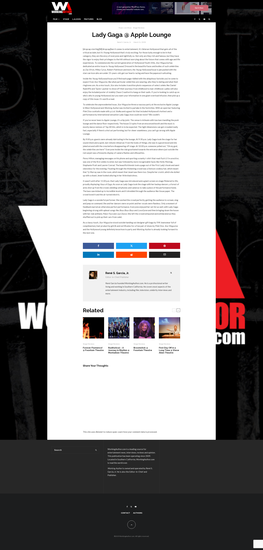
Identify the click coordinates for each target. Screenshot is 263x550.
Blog (99, 19)
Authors (137, 513)
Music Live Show (125, 28)
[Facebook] (195, 19)
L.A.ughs (76, 19)
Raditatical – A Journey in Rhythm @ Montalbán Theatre (118, 350)
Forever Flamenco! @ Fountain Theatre (93, 349)
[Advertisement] (188, 466)
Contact (125, 513)
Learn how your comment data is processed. (137, 432)
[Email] (164, 255)
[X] (199, 19)
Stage (66, 19)
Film (55, 19)
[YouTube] (204, 19)
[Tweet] (131, 246)
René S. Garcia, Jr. (124, 42)
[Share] (98, 246)
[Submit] (131, 255)
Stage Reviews (138, 28)
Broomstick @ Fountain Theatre (143, 349)
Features (88, 19)
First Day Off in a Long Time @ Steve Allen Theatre (169, 350)
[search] (96, 450)
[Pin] (164, 246)
